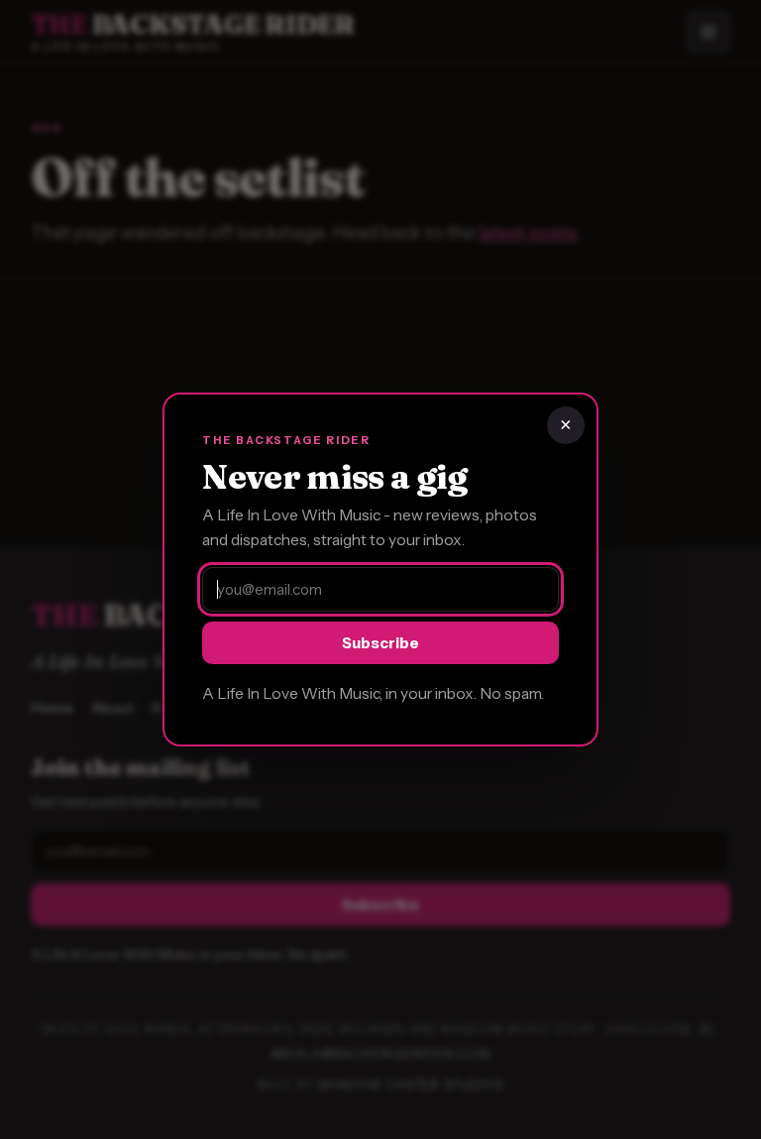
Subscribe (380, 642)
